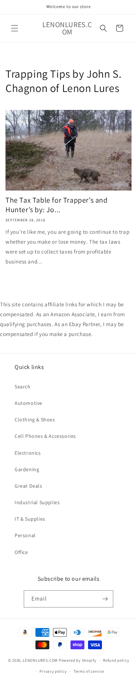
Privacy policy (52, 671)
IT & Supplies (30, 519)
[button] (15, 28)
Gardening (27, 469)
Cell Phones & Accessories (45, 436)
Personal (25, 535)
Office (21, 552)
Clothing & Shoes (35, 419)
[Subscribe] (105, 598)
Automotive (28, 403)
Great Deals (28, 486)
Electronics (28, 453)
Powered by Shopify (77, 660)
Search (23, 386)
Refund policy (116, 660)
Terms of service (88, 671)
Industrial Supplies (37, 502)
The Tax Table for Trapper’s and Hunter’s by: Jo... (56, 204)
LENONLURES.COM (40, 660)
